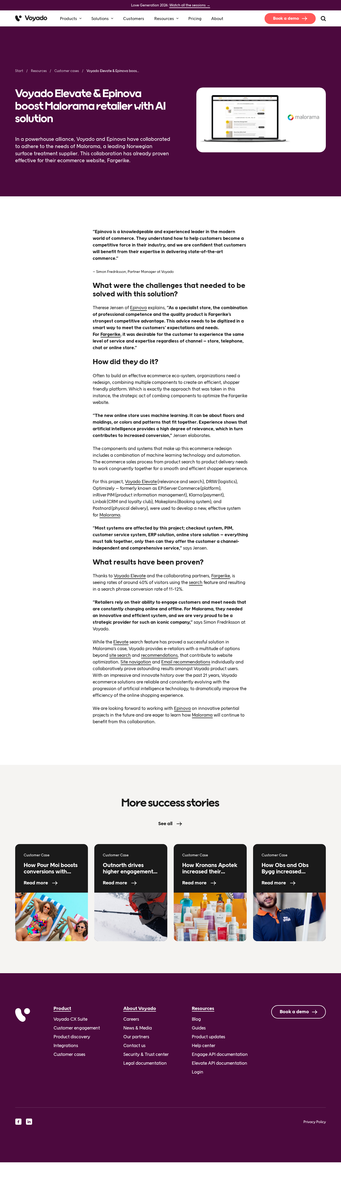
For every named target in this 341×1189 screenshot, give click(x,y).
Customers (133, 18)
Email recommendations (185, 662)
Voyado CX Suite (70, 1019)
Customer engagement (77, 1028)
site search (120, 655)
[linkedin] (29, 1121)
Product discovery (72, 1036)
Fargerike (110, 334)
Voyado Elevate (141, 481)
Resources (164, 18)
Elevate (120, 642)
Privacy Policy (314, 1122)
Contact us (134, 1045)
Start (19, 71)
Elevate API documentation (219, 1063)
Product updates (208, 1036)
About (217, 18)
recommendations (159, 655)
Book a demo (286, 18)
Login (197, 1072)
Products (68, 18)
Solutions (100, 18)
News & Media (137, 1028)
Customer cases (66, 71)
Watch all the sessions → (189, 5)
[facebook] (18, 1121)
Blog (196, 1019)
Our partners (136, 1036)
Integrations (66, 1045)
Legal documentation (145, 1063)
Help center (203, 1045)
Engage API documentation (220, 1054)
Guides (199, 1028)
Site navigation (135, 662)
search (195, 582)
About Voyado (139, 1008)
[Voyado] (31, 18)
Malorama (109, 515)
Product (62, 1008)
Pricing (194, 18)
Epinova (138, 307)
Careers (131, 1019)
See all (165, 823)
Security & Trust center (146, 1054)
